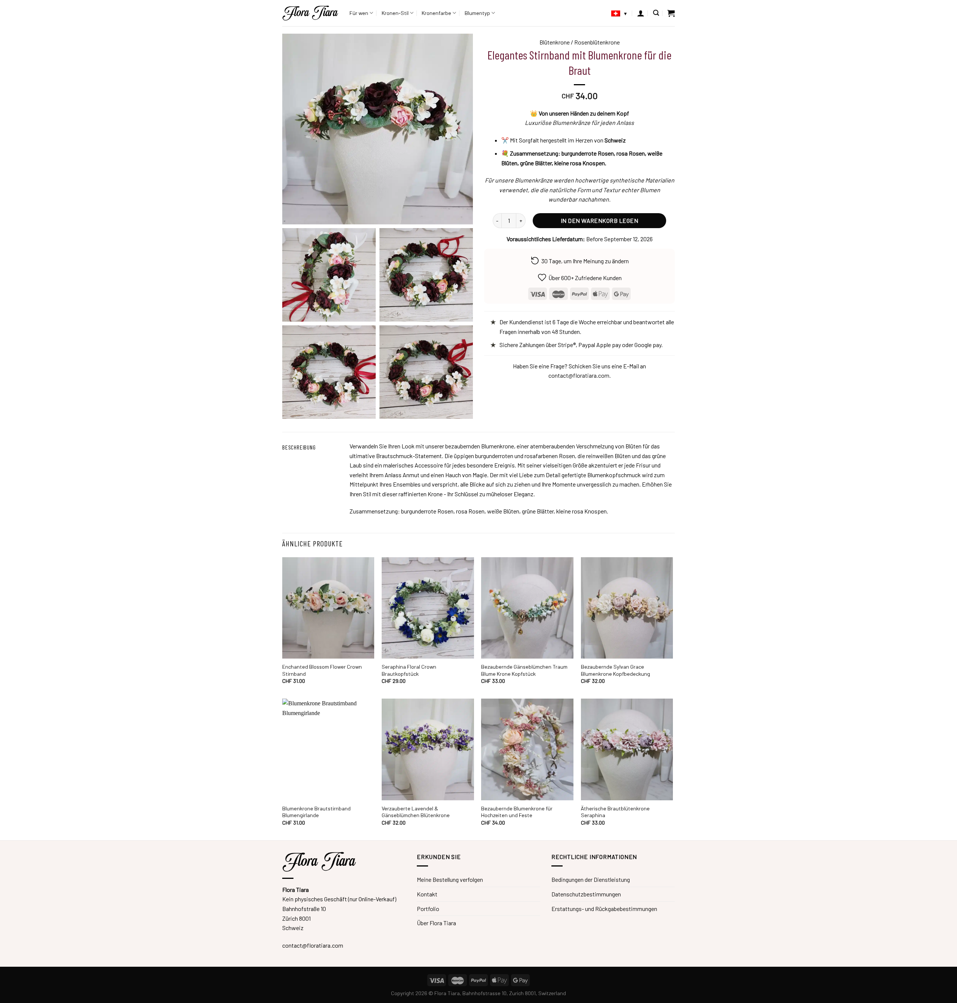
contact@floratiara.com (578, 375)
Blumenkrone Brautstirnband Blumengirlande (316, 812)
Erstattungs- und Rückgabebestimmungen (604, 908)
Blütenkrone (554, 42)
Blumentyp (477, 13)
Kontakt (427, 894)
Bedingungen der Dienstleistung (590, 879)
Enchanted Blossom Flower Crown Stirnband (322, 670)
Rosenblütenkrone (597, 42)
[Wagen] (671, 13)
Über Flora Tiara (436, 922)
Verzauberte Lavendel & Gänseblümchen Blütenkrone (416, 812)
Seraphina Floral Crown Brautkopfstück (409, 670)
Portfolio (428, 908)
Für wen (359, 13)
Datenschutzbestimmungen (586, 894)
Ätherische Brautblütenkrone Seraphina (615, 812)
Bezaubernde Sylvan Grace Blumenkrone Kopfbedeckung (615, 670)
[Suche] (656, 13)
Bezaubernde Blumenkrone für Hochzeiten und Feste (517, 812)
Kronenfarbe (436, 13)
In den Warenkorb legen (599, 220)
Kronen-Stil (395, 13)
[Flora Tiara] (310, 13)
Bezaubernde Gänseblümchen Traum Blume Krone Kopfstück (524, 670)
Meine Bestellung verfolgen (450, 879)
